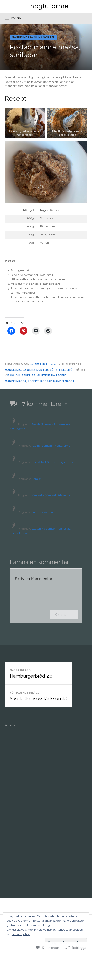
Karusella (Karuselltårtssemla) (51, 495)
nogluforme (49, 6)
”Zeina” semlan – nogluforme (51, 445)
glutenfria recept (52, 375)
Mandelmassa (15, 381)
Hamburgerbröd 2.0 (31, 674)
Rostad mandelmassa (57, 381)
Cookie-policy (21, 934)
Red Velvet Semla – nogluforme (53, 462)
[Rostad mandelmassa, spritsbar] (46, 47)
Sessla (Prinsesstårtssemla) (38, 696)
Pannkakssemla (42, 512)
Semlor (36, 479)
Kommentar (64, 614)
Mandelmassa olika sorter (33, 37)
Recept (33, 381)
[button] (25, 123)
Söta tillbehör (62, 369)
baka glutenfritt (21, 375)
